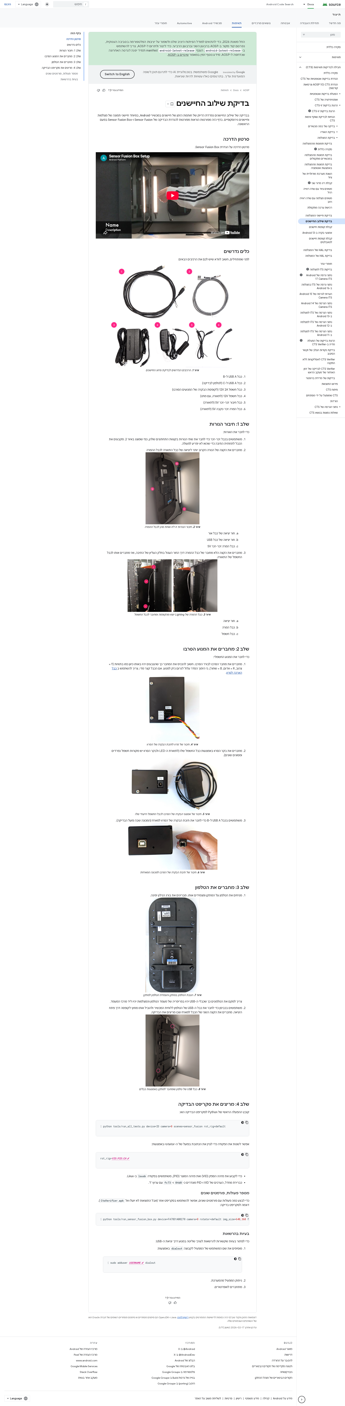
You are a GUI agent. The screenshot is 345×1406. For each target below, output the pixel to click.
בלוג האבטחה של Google (180, 1366)
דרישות (288, 1354)
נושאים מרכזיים (261, 23)
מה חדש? (335, 23)
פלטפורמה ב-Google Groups (178, 1372)
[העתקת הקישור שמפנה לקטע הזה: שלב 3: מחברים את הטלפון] (191, 888)
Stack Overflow (88, 1372)
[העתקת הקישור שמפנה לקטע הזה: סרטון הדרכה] (219, 139)
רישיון (239, 1398)
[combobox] (71, 4)
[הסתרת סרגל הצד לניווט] (301, 1399)
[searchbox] (321, 35)
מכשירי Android (212, 23)
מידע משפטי (252, 1398)
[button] (323, 57)
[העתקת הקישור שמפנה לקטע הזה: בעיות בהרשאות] (219, 1234)
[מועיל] (104, 90)
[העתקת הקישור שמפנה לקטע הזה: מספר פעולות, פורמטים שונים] (197, 1193)
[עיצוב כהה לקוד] (242, 1122)
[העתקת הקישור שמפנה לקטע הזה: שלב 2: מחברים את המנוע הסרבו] (179, 649)
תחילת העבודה (309, 23)
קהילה (266, 1398)
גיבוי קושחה (286, 1372)
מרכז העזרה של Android (83, 1349)
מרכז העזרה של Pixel (85, 1354)
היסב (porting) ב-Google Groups (176, 1383)
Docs (310, 4)
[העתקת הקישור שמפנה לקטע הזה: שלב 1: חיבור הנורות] (205, 424)
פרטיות (228, 1398)
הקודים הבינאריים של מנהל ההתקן (273, 1377)
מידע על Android (282, 1398)
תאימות (237, 23)
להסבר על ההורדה (282, 1360)
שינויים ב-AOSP (178, 55)
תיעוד (336, 14)
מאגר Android (284, 1349)
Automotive (184, 23)
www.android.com (86, 1360)
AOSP (246, 90)
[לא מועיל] (98, 90)
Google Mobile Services (84, 1366)
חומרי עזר (161, 23)
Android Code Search (279, 4)
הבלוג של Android (185, 1360)
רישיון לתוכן (182, 1317)
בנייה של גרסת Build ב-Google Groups (173, 1377)
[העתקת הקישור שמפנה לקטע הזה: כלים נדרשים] (220, 252)
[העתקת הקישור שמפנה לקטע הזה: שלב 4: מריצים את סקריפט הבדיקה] (174, 1104)
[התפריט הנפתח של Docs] (302, 4)
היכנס (7, 4)
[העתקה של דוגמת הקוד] (247, 1122)
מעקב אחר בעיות (87, 1377)
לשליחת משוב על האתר (208, 1398)
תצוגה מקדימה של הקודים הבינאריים (272, 1366)
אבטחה (285, 23)
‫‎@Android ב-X (186, 1349)
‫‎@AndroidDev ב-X (184, 1354)
